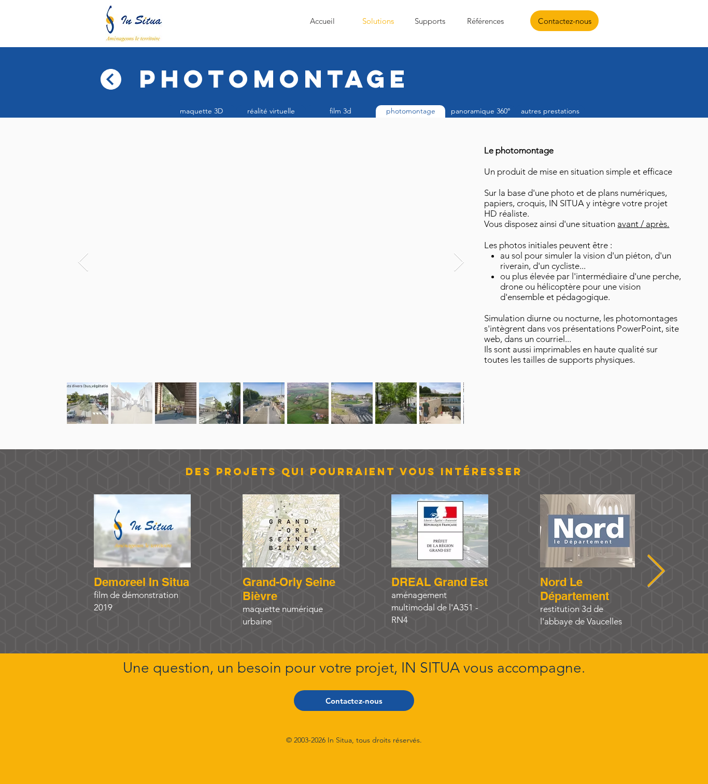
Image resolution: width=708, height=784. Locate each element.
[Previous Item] (83, 262)
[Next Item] (655, 572)
